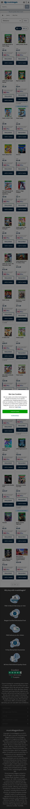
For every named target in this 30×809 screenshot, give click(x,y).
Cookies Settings (15, 415)
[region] (15, 404)
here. (19, 407)
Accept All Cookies (15, 411)
